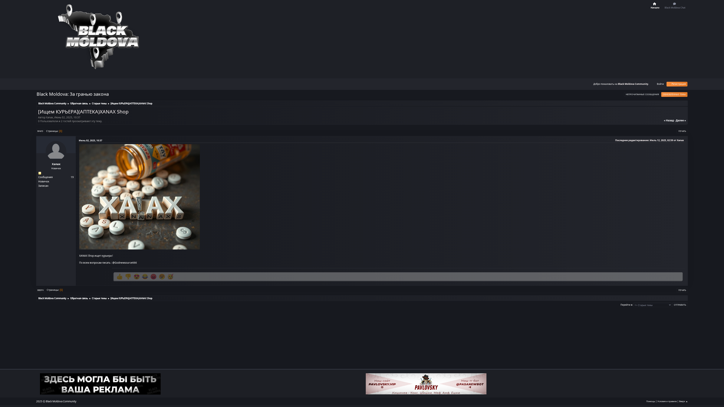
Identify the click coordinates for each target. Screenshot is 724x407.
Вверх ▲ (683, 401)
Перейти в (626, 304)
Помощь (650, 401)
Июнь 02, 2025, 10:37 (90, 140)
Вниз (40, 131)
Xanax (56, 164)
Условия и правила (667, 401)
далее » (681, 120)
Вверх (40, 290)
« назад (669, 120)
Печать (682, 131)
